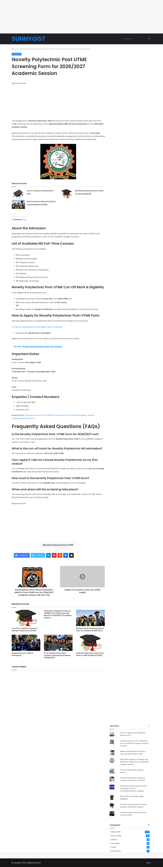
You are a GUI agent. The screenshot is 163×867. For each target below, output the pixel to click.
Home (15, 49)
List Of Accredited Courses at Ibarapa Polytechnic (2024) (25, 629)
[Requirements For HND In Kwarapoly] (26, 643)
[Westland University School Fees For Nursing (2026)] (66, 193)
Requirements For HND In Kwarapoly (22, 654)
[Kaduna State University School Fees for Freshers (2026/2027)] (90, 618)
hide (23, 219)
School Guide (116, 836)
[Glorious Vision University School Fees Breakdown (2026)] (18, 204)
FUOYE (113, 847)
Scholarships (116, 851)
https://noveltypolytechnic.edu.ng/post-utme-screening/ (38, 327)
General (114, 839)
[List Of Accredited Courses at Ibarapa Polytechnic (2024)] (26, 618)
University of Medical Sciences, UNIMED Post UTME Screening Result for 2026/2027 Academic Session (58, 614)
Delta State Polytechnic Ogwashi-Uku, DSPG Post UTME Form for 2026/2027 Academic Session (134, 761)
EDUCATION (23, 49)
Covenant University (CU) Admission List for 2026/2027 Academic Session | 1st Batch (134, 743)
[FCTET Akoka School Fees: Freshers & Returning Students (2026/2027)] (58, 643)
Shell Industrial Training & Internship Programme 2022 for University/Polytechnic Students (133, 788)
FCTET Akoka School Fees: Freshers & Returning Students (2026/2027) (57, 655)
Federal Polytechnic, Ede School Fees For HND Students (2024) (90, 654)
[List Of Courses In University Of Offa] (18, 193)
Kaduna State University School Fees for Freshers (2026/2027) (90, 629)
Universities (115, 843)
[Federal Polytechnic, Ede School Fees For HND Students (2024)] (90, 643)
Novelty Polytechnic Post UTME (58, 545)
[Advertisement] (81, 16)
